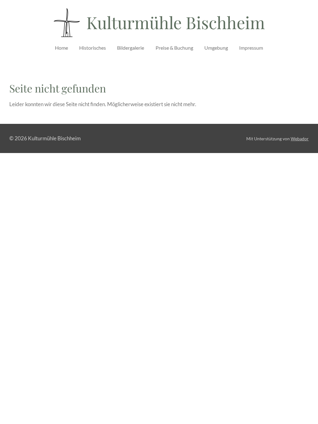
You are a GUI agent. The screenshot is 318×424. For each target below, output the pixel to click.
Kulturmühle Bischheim (175, 22)
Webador (300, 138)
